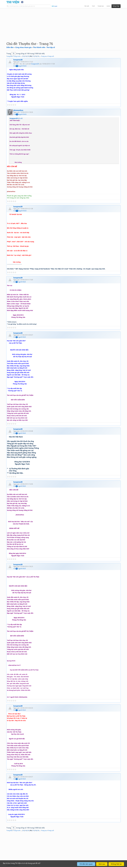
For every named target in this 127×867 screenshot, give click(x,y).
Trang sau (44, 56)
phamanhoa (18, 110)
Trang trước (16, 56)
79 (38, 56)
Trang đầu (9, 56)
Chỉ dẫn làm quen (86, 864)
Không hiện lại (116, 864)
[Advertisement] (63, 23)
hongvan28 (17, 59)
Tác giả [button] (86, 6)
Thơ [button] (93, 6)
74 (25, 56)
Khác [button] (108, 6)
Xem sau (102, 864)
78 (35, 56)
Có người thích (19, 66)
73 (23, 56)
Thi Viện (12, 2)
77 (33, 56)
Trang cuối (51, 56)
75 (28, 56)
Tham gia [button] (101, 6)
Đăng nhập (116, 6)
